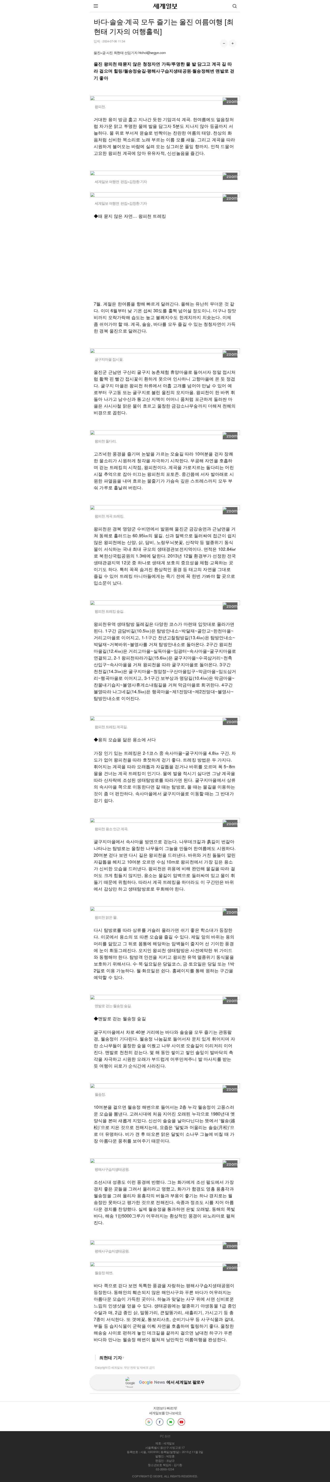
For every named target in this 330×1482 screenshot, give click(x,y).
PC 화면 (165, 1436)
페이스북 (159, 1422)
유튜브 (181, 1422)
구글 (148, 1422)
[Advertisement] (165, 259)
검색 (234, 6)
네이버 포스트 (170, 1422)
